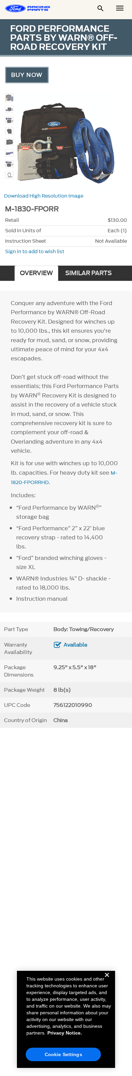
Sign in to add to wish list (34, 251)
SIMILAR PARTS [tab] (88, 273)
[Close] (107, 980)
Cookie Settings (63, 1054)
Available (75, 645)
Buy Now (27, 75)
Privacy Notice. (64, 1033)
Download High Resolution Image (43, 196)
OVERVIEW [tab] (36, 273)
